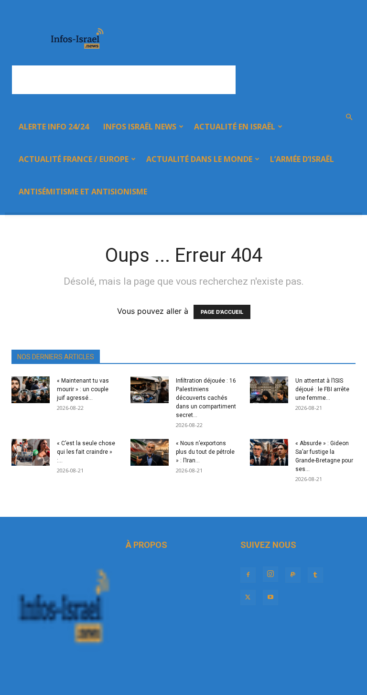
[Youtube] (270, 597)
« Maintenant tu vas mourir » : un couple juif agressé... (83, 389)
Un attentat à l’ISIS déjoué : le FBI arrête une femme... (322, 389)
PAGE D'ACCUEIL (222, 312)
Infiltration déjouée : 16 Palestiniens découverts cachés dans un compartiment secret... (206, 397)
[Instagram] (270, 574)
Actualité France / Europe (74, 159)
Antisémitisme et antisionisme (83, 191)
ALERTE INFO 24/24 (54, 126)
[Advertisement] (124, 79)
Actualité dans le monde (199, 159)
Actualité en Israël (234, 126)
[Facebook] (248, 575)
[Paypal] (293, 575)
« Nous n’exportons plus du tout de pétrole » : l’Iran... (205, 452)
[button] (348, 117)
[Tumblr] (315, 575)
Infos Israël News (139, 126)
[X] (248, 597)
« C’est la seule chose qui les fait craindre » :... (86, 452)
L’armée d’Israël (302, 159)
